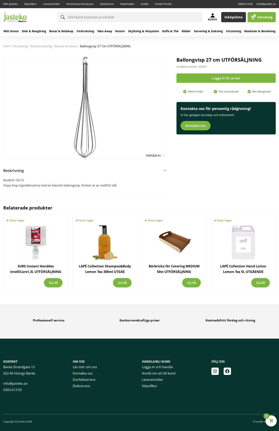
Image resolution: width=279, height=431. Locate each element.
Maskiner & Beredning (260, 31)
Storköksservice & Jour (80, 4)
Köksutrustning (41, 46)
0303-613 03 (245, 4)
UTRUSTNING (20, 46)
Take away (104, 31)
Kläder (186, 31)
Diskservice (107, 4)
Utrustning (233, 31)
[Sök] (63, 17)
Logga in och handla (157, 367)
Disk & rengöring (34, 31)
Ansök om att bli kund (158, 373)
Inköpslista (233, 17)
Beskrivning (13, 170)
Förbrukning (85, 31)
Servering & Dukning (208, 31)
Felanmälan (127, 4)
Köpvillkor (30, 4)
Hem (6, 46)
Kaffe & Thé (170, 31)
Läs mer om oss (85, 367)
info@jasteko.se (266, 4)
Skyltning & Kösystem (143, 31)
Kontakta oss (195, 125)
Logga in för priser (226, 78)
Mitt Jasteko (10, 4)
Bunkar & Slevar (66, 46)
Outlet (144, 4)
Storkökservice (84, 379)
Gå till (53, 282)
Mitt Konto (11, 31)
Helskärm (153, 155)
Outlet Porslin (163, 4)
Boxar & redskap (61, 31)
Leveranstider (51, 4)
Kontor (120, 31)
